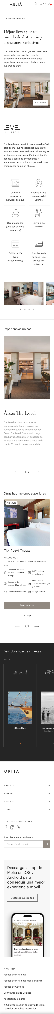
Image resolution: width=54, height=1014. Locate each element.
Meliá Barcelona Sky (16, 18)
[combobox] (42, 4)
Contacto (9, 810)
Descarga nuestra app (22, 897)
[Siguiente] (36, 472)
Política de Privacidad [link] (15, 974)
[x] (19, 827)
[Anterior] (17, 472)
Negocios (9, 802)
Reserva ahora (27, 605)
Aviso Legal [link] (9, 968)
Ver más (27, 615)
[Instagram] (12, 827)
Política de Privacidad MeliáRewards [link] (23, 980)
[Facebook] (6, 827)
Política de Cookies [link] (14, 986)
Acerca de (9, 786)
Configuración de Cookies (17, 992)
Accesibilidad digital (14, 998)
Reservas (8, 794)
